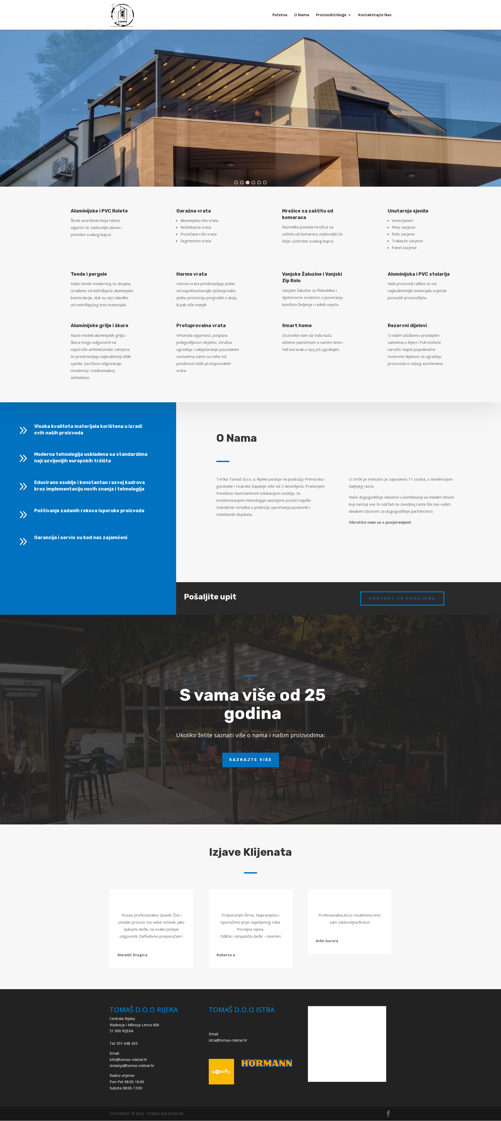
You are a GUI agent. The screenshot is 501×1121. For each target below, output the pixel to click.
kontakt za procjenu (402, 598)
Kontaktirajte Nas (374, 15)
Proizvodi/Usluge (331, 15)
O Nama (301, 15)
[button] (236, 182)
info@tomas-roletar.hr (128, 1059)
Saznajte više (250, 760)
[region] (250, 108)
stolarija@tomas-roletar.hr (132, 1065)
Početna (279, 15)
